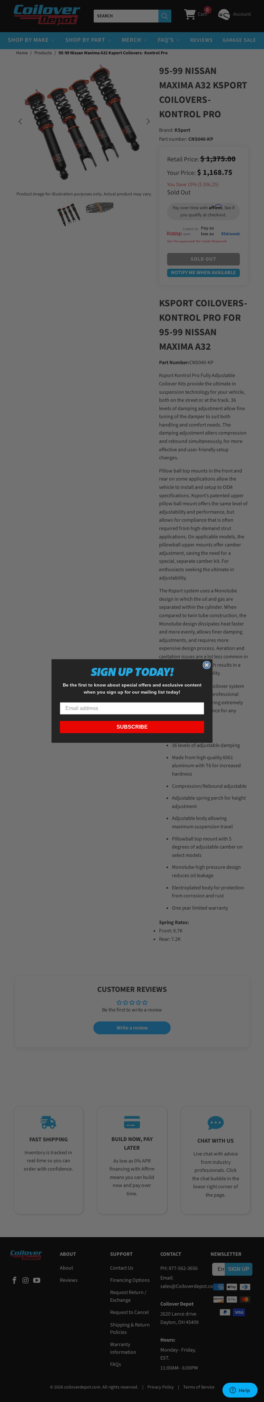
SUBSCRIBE (132, 727)
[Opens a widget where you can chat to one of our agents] (240, 1391)
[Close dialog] (206, 665)
